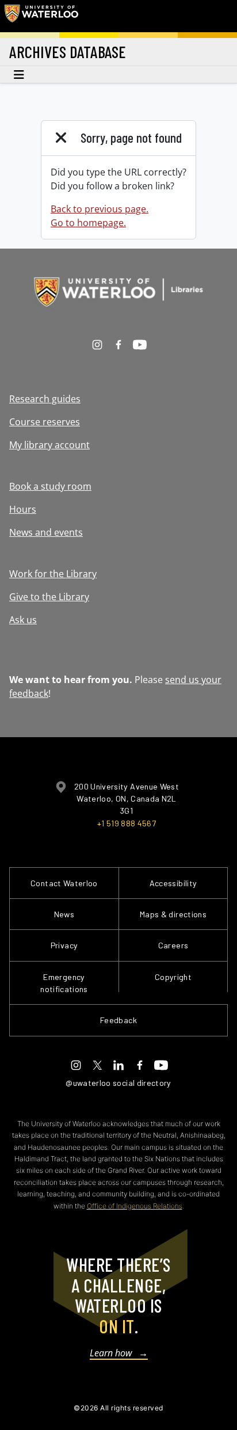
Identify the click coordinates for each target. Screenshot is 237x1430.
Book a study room (50, 486)
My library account (49, 444)
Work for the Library (53, 573)
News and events (46, 532)
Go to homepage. (88, 222)
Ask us (23, 619)
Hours (22, 509)
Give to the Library (49, 596)
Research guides (45, 398)
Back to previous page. (99, 209)
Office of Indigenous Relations (134, 1206)
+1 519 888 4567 (126, 823)
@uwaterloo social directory (118, 1083)
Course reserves (44, 421)
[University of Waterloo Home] (41, 16)
